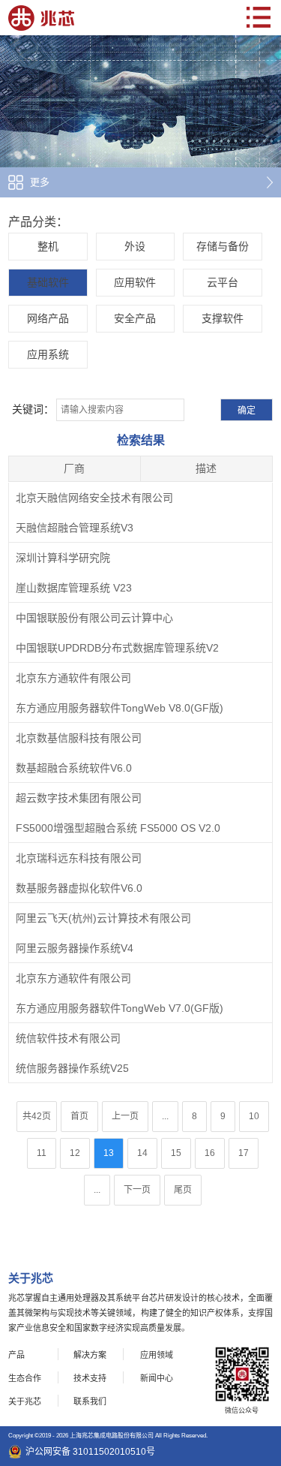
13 (108, 1153)
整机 (47, 246)
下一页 (137, 1190)
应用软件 (135, 282)
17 (243, 1153)
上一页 (125, 1116)
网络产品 (48, 318)
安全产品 (135, 318)
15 (176, 1153)
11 (41, 1153)
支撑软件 (223, 318)
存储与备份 (222, 246)
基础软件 (48, 282)
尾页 (183, 1190)
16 (210, 1153)
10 (254, 1116)
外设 (134, 246)
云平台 (222, 282)
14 (142, 1153)
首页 (79, 1116)
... (165, 1116)
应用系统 (48, 354)
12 (75, 1153)
